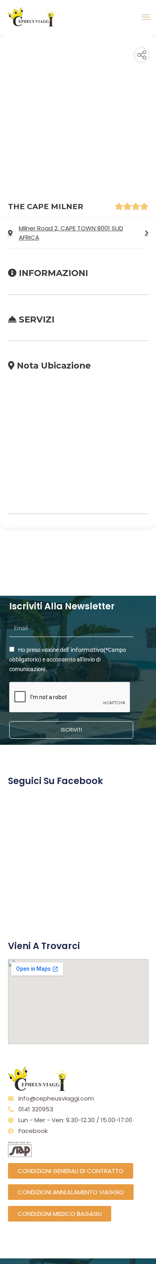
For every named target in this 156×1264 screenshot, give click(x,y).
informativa (87, 650)
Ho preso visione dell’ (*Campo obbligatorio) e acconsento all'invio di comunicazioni (67, 659)
